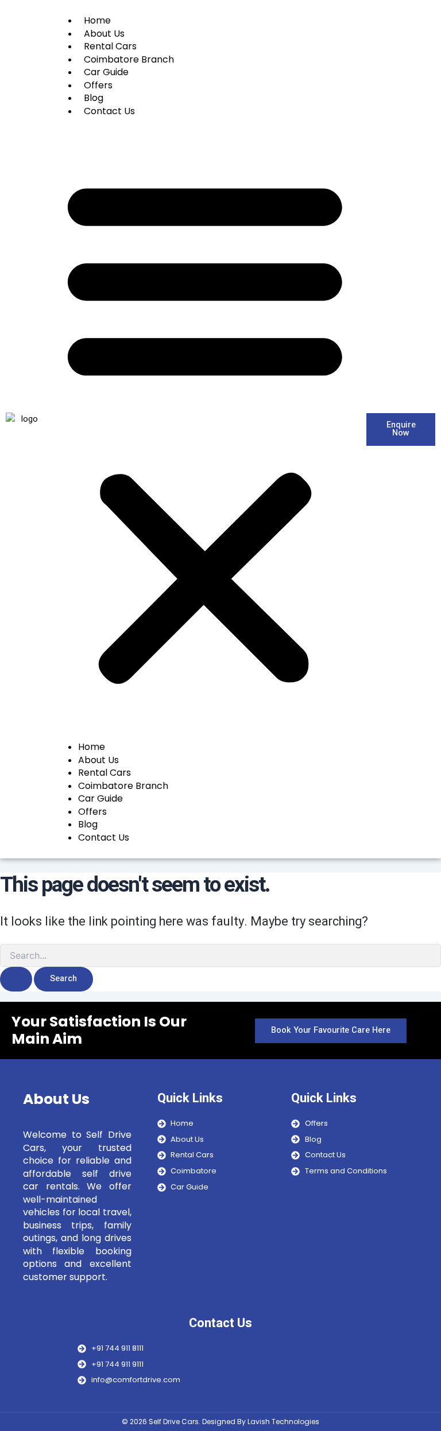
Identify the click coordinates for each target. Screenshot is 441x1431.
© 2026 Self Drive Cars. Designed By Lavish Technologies (220, 1421)
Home (97, 20)
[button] (205, 429)
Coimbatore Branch (129, 59)
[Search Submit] (16, 979)
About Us (104, 33)
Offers (98, 85)
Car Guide (106, 72)
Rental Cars (110, 46)
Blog (93, 97)
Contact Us (109, 111)
